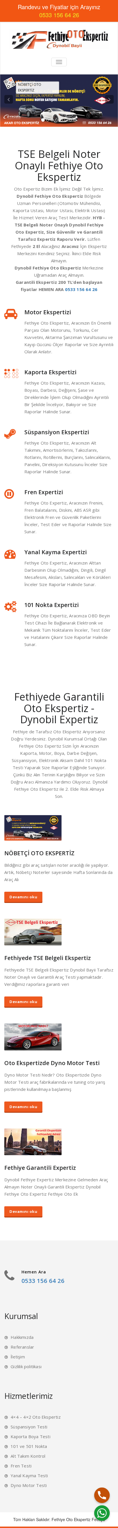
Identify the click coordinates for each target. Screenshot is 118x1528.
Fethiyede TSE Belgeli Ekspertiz (47, 958)
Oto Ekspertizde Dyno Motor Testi (52, 1063)
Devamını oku (23, 896)
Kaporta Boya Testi (30, 1436)
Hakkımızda (22, 1337)
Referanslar (22, 1347)
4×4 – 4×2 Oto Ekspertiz (36, 1417)
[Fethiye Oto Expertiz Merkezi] (59, 39)
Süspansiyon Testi (29, 1427)
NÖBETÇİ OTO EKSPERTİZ (39, 853)
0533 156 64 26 (81, 289)
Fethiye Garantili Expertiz (40, 1168)
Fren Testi (21, 1466)
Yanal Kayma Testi (29, 1475)
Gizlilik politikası (26, 1366)
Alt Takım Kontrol (28, 1456)
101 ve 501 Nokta (29, 1446)
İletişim (18, 1357)
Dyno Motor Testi (29, 1485)
